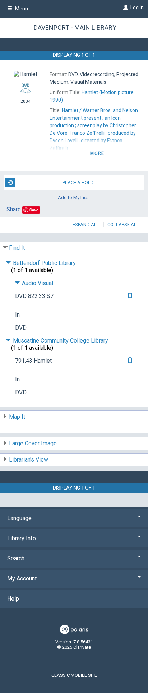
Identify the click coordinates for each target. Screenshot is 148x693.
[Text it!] (129, 296)
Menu (21, 9)
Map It (17, 416)
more (97, 153)
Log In (137, 7)
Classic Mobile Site (74, 675)
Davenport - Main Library (75, 27)
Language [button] (19, 518)
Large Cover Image (33, 443)
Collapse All (123, 224)
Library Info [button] (21, 538)
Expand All (86, 224)
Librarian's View (28, 459)
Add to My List (73, 197)
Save (33, 209)
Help (13, 598)
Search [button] (15, 558)
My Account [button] (22, 578)
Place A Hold (78, 182)
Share (13, 209)
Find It (17, 247)
